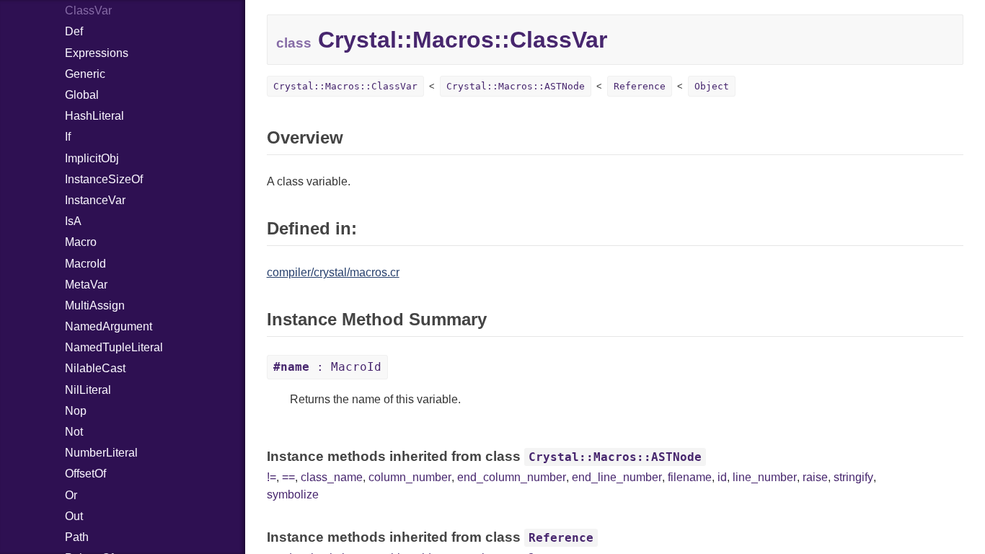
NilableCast (95, 368)
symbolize (293, 494)
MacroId (85, 264)
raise (815, 477)
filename (690, 477)
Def (74, 31)
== (288, 477)
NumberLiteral (101, 453)
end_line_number (617, 477)
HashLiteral (94, 116)
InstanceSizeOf (104, 179)
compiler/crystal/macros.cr (333, 272)
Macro (81, 242)
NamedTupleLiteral (114, 347)
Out (74, 516)
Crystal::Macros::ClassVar (345, 86)
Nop (76, 411)
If (68, 137)
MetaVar (86, 284)
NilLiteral (88, 390)
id (722, 477)
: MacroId (327, 367)
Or (71, 495)
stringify (853, 477)
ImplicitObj (92, 158)
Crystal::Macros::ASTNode (515, 86)
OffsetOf (85, 473)
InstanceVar (95, 200)
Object (711, 86)
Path (77, 537)
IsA (73, 221)
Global (82, 95)
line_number (765, 477)
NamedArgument (108, 326)
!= (271, 477)
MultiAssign (95, 305)
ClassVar (88, 10)
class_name (332, 477)
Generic (85, 74)
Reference (640, 86)
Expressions (96, 53)
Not (74, 432)
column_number (409, 477)
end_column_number (511, 477)
